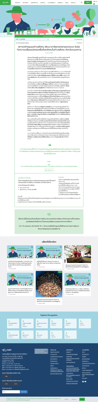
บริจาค (88, 2)
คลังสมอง (60, 2)
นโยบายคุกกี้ (27, 400)
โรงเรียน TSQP (69, 379)
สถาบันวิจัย (25, 2)
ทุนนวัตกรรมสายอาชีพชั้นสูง (72, 354)
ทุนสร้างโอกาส (34, 2)
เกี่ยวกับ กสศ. (53, 349)
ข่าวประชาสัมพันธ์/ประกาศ (87, 370)
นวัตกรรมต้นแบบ (70, 366)
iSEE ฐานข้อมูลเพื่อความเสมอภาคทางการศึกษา (73, 375)
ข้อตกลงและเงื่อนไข (86, 359)
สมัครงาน (73, 2)
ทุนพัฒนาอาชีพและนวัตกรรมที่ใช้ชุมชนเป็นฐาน (72, 359)
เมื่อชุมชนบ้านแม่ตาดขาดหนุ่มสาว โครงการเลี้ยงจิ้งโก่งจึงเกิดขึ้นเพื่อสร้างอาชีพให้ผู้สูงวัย (48, 300)
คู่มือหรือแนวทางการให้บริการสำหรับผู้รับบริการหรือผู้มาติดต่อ (56, 370)
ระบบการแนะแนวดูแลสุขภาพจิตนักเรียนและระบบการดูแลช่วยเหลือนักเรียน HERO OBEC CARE (72, 369)
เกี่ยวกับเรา (17, 2)
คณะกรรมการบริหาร (54, 363)
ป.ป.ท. (15, 384)
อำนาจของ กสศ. (53, 354)
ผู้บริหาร (52, 365)
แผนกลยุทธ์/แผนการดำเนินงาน (56, 356)
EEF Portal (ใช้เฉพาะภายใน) (56, 373)
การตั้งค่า (66, 399)
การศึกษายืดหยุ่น (69, 373)
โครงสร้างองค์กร (53, 361)
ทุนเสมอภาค (68, 352)
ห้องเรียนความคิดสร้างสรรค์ (72, 383)
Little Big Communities (49, 36)
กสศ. (6, 376)
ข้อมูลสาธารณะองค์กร (54, 352)
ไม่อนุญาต (74, 399)
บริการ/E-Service (85, 365)
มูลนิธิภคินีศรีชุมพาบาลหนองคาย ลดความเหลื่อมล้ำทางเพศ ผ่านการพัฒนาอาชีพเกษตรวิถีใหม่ (48, 263)
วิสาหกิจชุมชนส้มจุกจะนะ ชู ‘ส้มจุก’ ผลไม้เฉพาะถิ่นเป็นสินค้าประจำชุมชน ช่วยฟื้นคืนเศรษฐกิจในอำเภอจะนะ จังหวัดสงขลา (78, 290)
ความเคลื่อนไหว (51, 2)
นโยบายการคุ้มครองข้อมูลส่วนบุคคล (88, 375)
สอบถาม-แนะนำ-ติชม (86, 372)
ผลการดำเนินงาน (53, 359)
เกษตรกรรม (79, 39)
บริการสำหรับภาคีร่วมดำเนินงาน (88, 363)
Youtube (85, 382)
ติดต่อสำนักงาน (85, 361)
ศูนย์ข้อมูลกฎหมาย (54, 368)
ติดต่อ (66, 2)
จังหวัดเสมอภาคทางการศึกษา (72, 381)
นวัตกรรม (42, 2)
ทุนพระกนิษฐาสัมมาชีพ (70, 362)
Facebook (83, 382)
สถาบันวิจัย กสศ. (85, 354)
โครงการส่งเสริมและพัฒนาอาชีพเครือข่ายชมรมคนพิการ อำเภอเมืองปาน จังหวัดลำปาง (42, 166)
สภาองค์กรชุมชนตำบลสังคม (70, 166)
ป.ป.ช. (6, 384)
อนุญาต (82, 399)
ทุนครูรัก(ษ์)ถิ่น (69, 356)
